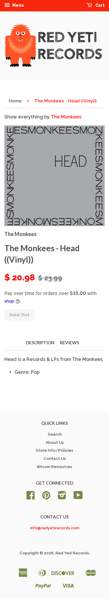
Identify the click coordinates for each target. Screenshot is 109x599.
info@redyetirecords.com (54, 527)
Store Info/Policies (54, 450)
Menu (17, 5)
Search (55, 434)
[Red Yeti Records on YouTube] (78, 497)
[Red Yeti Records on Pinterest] (46, 497)
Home (15, 101)
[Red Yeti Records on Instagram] (62, 497)
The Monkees (66, 117)
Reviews (69, 342)
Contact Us (55, 458)
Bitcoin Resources (54, 466)
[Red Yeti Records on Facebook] (30, 497)
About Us (55, 442)
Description (40, 342)
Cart (99, 5)
